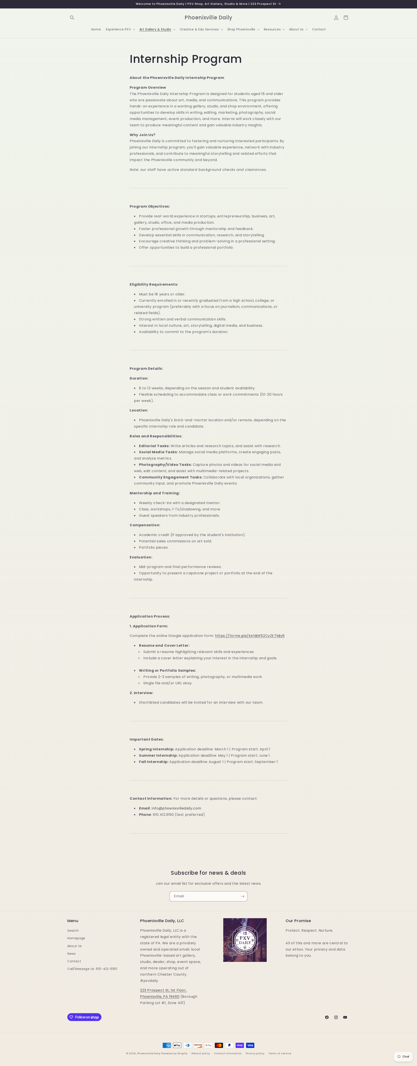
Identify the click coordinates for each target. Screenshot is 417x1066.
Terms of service (279, 1053)
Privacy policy (255, 1053)
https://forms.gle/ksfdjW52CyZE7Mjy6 (250, 635)
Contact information (228, 1053)
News (71, 953)
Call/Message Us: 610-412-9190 (92, 969)
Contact (74, 961)
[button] (72, 17)
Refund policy (201, 1053)
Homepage (76, 938)
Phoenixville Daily (149, 1053)
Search (73, 930)
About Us (74, 946)
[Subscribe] (242, 896)
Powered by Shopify (174, 1053)
